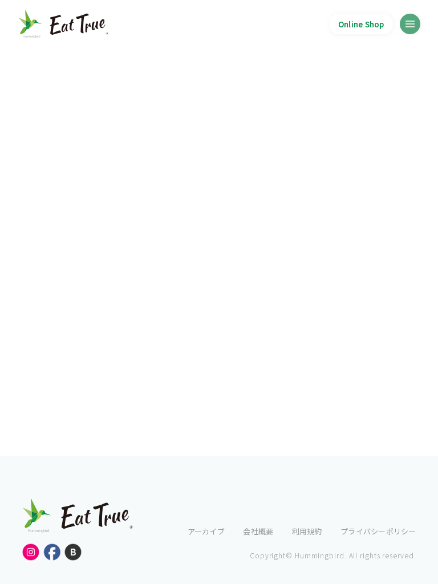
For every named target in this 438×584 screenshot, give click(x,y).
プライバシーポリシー (378, 531)
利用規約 (307, 531)
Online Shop (361, 24)
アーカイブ (206, 531)
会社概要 (258, 531)
